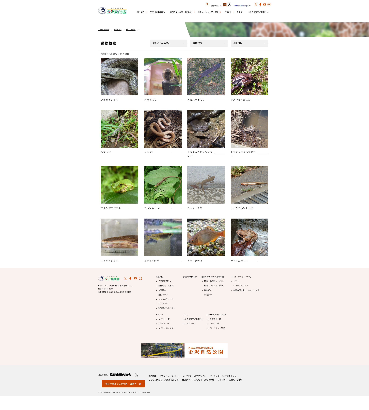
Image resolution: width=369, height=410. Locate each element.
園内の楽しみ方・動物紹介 (181, 12)
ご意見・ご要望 (235, 379)
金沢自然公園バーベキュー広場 (246, 290)
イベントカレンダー (166, 328)
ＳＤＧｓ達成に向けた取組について (163, 379)
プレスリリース (189, 323)
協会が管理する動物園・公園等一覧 (123, 383)
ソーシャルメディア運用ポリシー (224, 376)
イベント (227, 12)
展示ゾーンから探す (161, 43)
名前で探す (238, 43)
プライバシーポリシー (169, 376)
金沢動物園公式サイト (112, 10)
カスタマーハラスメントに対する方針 (198, 379)
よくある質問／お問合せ (258, 12)
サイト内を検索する (207, 4)
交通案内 (162, 290)
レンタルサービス (165, 299)
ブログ (239, 12)
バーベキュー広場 (217, 328)
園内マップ (163, 294)
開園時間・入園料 (165, 285)
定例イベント (164, 323)
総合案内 (140, 12)
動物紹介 (208, 290)
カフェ (236, 281)
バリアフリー (164, 303)
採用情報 (152, 376)
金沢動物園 (109, 278)
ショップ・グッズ (240, 285)
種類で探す (198, 43)
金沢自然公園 (215, 319)
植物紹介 (208, 294)
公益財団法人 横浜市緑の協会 (114, 374)
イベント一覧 (164, 319)
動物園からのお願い (166, 308)
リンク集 (221, 379)
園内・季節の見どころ (213, 281)
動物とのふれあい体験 (213, 285)
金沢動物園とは (165, 281)
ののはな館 (214, 323)
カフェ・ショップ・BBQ (208, 12)
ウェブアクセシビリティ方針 (194, 376)
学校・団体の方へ (157, 12)
